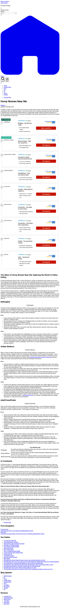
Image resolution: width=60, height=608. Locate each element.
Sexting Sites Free (28, 395)
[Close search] (1, 8)
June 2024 (6, 602)
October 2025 (7, 596)
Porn (5, 88)
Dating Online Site (8, 548)
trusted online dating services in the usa (40, 357)
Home (5, 85)
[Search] (1, 15)
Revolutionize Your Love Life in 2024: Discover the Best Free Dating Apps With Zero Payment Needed (31, 561)
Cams (5, 93)
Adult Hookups (8, 576)
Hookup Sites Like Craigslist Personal (14, 543)
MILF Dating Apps (9, 549)
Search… (3, 11)
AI (4, 91)
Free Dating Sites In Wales (11, 542)
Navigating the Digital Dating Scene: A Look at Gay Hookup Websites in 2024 (24, 560)
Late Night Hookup (9, 555)
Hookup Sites (7, 87)
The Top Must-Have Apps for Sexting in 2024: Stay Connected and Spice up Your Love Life (28, 569)
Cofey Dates (4, 3)
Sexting (6, 94)
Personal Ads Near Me (10, 540)
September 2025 (8, 598)
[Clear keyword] (16, 13)
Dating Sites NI (8, 554)
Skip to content (5, 1)
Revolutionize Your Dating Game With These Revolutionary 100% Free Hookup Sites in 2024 (28, 564)
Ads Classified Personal (10, 557)
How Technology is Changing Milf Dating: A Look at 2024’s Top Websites (23, 563)
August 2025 (7, 599)
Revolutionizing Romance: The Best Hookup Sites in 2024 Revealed (22, 566)
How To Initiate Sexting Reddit (12, 551)
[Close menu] (1, 83)
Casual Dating (7, 580)
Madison (3, 105)
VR (4, 90)
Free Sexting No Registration (11, 546)
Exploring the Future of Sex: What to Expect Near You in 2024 (20, 567)
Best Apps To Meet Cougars (11, 545)
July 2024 (6, 601)
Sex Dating (7, 586)
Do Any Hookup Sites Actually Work (13, 552)
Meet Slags (7, 558)
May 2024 (6, 604)
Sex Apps (6, 585)
